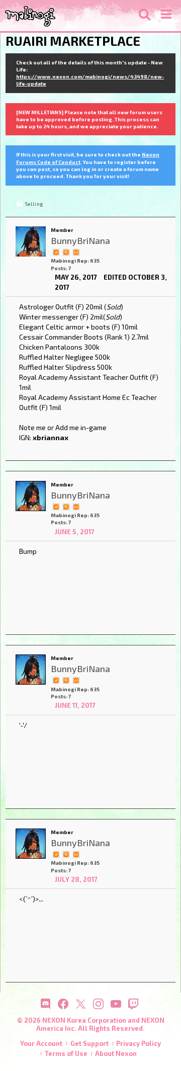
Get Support (89, 1043)
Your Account (41, 1043)
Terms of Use (66, 1053)
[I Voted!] (56, 252)
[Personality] (76, 252)
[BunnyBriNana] (31, 241)
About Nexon (116, 1053)
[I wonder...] (66, 252)
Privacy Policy (138, 1043)
